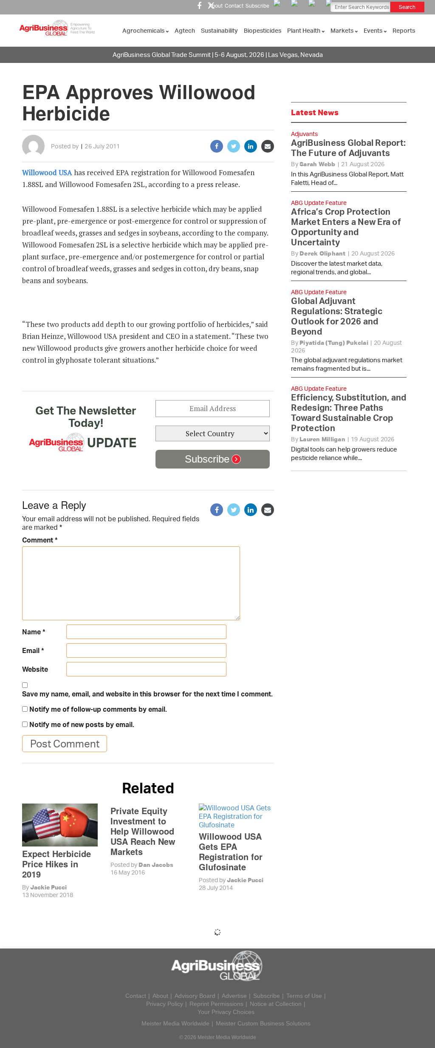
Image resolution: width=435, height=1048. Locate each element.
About (216, 6)
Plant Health (304, 30)
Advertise (234, 995)
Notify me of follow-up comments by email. (98, 709)
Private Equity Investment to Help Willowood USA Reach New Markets (142, 831)
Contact (234, 6)
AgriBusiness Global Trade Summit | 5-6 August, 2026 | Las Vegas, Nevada (218, 55)
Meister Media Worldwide (175, 1023)
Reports (404, 30)
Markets (342, 30)
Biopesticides (262, 30)
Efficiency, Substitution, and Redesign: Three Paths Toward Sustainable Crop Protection (348, 412)
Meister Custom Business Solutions (263, 1023)
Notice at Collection (276, 1003)
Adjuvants (304, 133)
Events (374, 30)
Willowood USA (48, 172)
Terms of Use (304, 995)
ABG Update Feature (319, 202)
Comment (40, 540)
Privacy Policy (164, 1003)
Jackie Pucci (48, 887)
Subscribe (257, 6)
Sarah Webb (317, 164)
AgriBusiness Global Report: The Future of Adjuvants (348, 147)
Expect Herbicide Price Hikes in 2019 (56, 863)
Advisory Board (195, 995)
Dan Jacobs (155, 865)
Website (35, 669)
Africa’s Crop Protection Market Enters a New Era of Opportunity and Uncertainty (346, 226)
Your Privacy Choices (226, 1011)
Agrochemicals (144, 30)
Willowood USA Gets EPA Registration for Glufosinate (231, 851)
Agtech (185, 30)
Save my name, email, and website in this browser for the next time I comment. (147, 694)
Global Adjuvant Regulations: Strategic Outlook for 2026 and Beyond (336, 316)
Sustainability (219, 30)
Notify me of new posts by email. (81, 724)
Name (33, 632)
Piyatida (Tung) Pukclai (333, 342)
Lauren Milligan (322, 439)
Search (407, 7)
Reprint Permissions (216, 1003)
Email (33, 650)
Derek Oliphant (322, 253)
